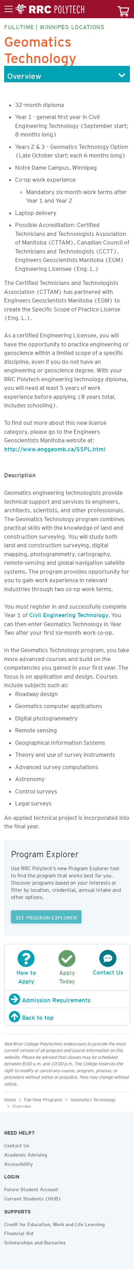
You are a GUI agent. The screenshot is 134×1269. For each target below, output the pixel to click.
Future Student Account (31, 1188)
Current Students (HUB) (32, 1197)
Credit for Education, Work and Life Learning (54, 1223)
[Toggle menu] (44, 9)
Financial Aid (18, 1232)
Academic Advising (25, 1154)
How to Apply (26, 975)
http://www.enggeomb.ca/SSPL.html (54, 448)
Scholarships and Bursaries (35, 1241)
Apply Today (67, 975)
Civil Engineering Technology (68, 614)
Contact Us (16, 1144)
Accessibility (18, 1163)
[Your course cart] (123, 9)
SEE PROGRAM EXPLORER (46, 917)
